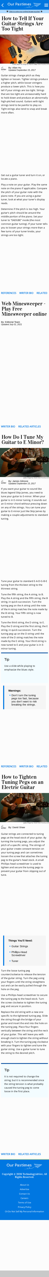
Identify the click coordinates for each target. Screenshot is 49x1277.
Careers (24, 1198)
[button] (2, 5)
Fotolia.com (45, 64)
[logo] (24, 4)
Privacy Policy (24, 1207)
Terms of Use (24, 1202)
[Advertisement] (24, 147)
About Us (24, 1184)
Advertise (24, 1189)
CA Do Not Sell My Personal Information (24, 1211)
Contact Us (24, 1193)
